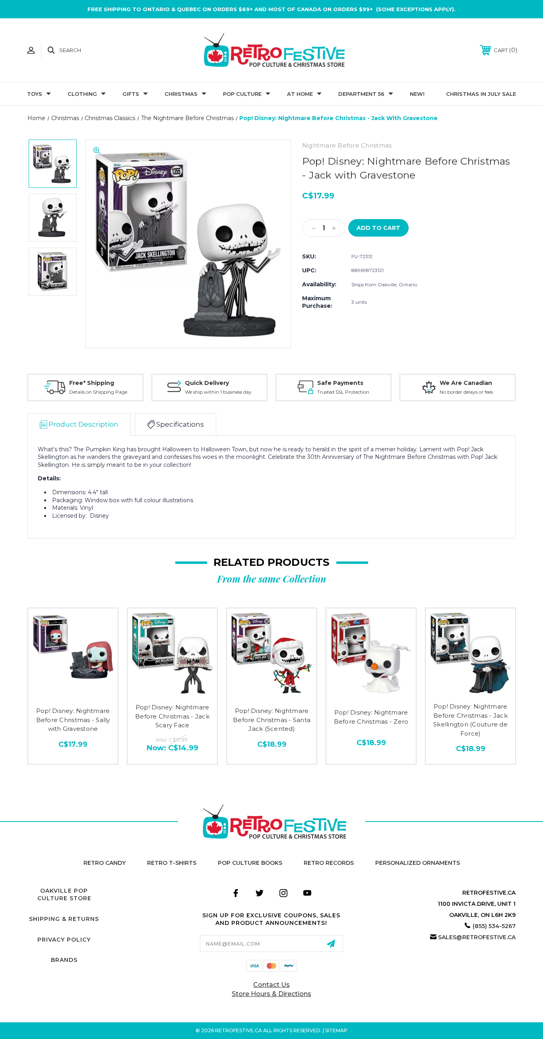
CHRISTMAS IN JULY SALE (481, 94)
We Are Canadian (466, 382)
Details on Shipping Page (98, 392)
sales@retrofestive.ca (477, 937)
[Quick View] (73, 695)
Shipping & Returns (64, 918)
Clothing (82, 94)
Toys (34, 94)
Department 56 (361, 94)
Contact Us (271, 985)
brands (64, 959)
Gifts (130, 94)
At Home (300, 94)
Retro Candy (104, 862)
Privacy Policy (64, 939)
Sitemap (336, 1030)
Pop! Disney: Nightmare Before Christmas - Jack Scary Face (172, 716)
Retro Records (329, 862)
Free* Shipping (91, 382)
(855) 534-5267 (494, 926)
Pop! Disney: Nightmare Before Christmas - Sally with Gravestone (73, 719)
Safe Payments (340, 382)
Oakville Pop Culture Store (64, 894)
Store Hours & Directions (271, 994)
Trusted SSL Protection (343, 392)
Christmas (181, 94)
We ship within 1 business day (218, 392)
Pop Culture (242, 94)
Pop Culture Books (250, 862)
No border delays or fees (466, 392)
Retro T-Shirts (171, 862)
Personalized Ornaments (417, 862)
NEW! (417, 94)
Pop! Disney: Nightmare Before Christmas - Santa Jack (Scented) (271, 719)
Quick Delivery (207, 382)
